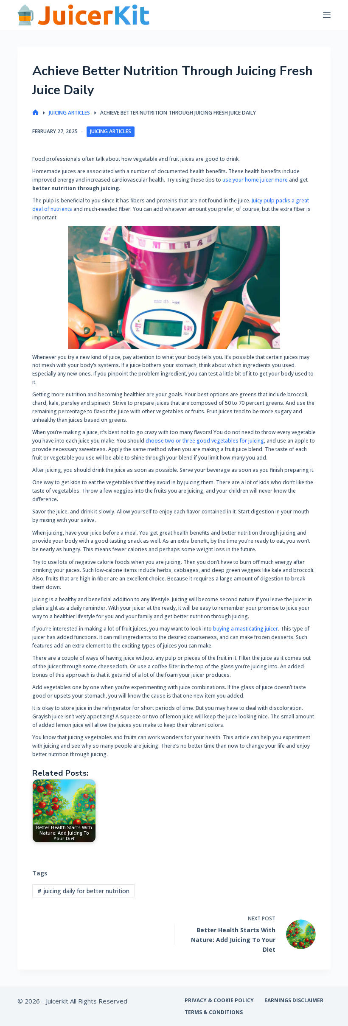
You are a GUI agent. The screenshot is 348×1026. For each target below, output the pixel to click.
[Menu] (327, 15)
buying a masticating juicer (245, 628)
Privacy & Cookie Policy (219, 1000)
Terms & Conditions (214, 1012)
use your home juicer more (255, 179)
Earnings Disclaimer (293, 1000)
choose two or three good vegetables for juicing (205, 440)
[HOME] (35, 112)
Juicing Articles (110, 131)
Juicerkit (57, 1001)
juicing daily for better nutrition (83, 891)
